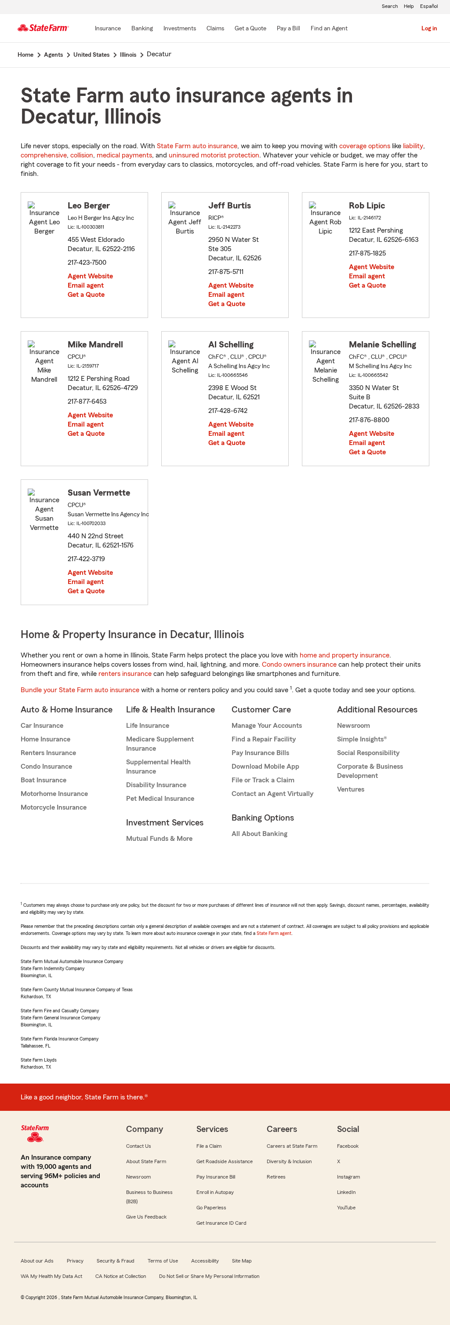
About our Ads (37, 1260)
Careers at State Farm (292, 1146)
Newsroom (353, 725)
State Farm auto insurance (197, 146)
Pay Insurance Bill (215, 1176)
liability (413, 146)
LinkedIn (346, 1192)
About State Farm (146, 1161)
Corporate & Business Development (370, 771)
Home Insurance (45, 739)
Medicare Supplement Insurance (160, 744)
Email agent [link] (86, 285)
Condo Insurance (46, 766)
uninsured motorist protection (214, 155)
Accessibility (205, 1260)
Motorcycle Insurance (54, 807)
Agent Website (90, 276)
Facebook (348, 1146)
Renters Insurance (48, 752)
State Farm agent (274, 933)
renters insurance (125, 673)
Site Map (242, 1260)
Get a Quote (86, 294)
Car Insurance (42, 725)
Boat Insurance (43, 780)
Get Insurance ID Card (221, 1223)
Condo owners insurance (299, 664)
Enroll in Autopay (215, 1192)
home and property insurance (344, 655)
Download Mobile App (265, 766)
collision (81, 155)
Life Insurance (147, 725)
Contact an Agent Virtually (272, 793)
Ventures (350, 789)
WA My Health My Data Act (51, 1276)
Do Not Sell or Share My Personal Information (209, 1276)
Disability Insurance (156, 784)
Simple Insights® (362, 739)
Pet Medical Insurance (160, 798)
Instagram (348, 1176)
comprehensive (44, 155)
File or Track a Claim (263, 780)
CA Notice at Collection (120, 1276)
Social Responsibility (368, 752)
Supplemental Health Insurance (158, 767)
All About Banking (259, 833)
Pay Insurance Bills (260, 752)
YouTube (346, 1207)
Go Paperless (211, 1207)
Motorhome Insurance (54, 793)
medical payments (124, 155)
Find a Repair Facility (264, 739)
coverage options (364, 146)
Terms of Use (163, 1260)
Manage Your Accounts (267, 725)
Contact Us (138, 1146)
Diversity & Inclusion (289, 1161)
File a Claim (208, 1146)
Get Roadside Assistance (224, 1161)
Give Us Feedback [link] (146, 1216)
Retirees (276, 1176)
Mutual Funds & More (159, 838)
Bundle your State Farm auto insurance (80, 690)
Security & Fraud (115, 1260)
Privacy (75, 1260)
